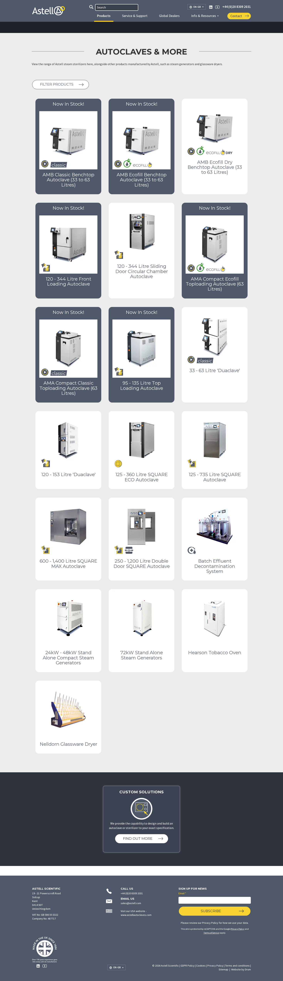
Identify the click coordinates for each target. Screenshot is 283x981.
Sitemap (223, 969)
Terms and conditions (237, 965)
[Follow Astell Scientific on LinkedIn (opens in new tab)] (38, 966)
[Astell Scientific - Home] (51, 16)
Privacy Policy (210, 923)
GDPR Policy (187, 965)
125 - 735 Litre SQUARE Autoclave (215, 477)
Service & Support (134, 15)
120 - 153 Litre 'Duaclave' (68, 474)
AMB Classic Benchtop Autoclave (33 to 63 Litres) (68, 180)
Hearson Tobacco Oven (214, 652)
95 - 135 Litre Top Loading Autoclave (141, 385)
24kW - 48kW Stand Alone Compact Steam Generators (68, 658)
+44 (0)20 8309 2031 (236, 7)
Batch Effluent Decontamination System (214, 566)
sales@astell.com (131, 903)
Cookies (201, 965)
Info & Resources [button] (204, 15)
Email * (182, 893)
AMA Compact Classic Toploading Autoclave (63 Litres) (68, 388)
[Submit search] (91, 7)
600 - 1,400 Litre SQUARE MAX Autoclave (68, 563)
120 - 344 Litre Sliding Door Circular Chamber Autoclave (141, 271)
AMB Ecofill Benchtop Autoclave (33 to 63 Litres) (142, 180)
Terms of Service (211, 932)
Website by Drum (241, 969)
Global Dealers (169, 15)
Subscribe (211, 911)
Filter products (56, 84)
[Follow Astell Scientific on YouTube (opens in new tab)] (45, 966)
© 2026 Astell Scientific (165, 965)
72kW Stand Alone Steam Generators (141, 655)
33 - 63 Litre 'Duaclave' (214, 370)
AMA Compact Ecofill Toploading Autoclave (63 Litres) (215, 284)
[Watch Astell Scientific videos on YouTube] (217, 6)
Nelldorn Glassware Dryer (68, 744)
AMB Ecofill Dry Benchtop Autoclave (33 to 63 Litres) (215, 167)
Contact (236, 16)
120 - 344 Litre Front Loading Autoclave (68, 281)
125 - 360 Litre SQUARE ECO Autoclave (141, 477)
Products (104, 15)
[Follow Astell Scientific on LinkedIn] (211, 6)
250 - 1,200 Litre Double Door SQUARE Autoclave (141, 563)
